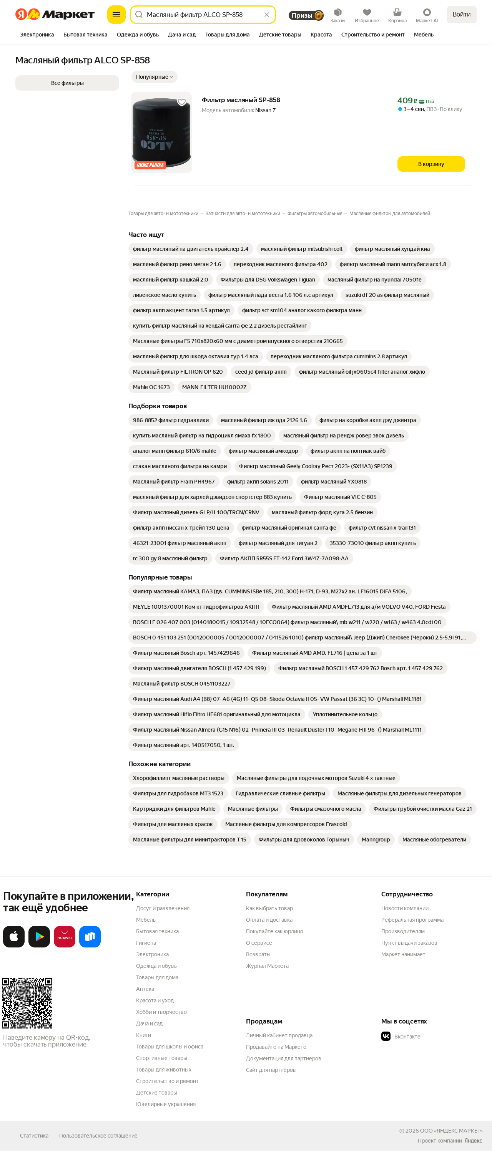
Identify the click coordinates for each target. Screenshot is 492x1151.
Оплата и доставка (269, 920)
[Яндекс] (473, 1141)
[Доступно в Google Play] (39, 946)
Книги (143, 1035)
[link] (190, 249)
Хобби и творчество (161, 1012)
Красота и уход (155, 1000)
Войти (462, 14)
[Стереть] (267, 15)
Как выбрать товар (269, 908)
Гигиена (146, 943)
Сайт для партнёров (271, 1070)
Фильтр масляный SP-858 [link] (241, 100)
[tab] (37, 35)
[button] (154, 77)
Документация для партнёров (283, 1058)
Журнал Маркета (267, 966)
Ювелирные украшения (166, 1104)
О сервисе (259, 943)
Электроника (152, 954)
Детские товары (156, 1093)
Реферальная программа (412, 920)
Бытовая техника (157, 931)
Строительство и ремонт (167, 1081)
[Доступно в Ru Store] (90, 946)
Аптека (145, 989)
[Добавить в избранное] (181, 102)
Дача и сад (149, 1023)
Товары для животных (163, 1070)
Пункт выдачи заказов (409, 943)
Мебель (146, 920)
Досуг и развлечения (162, 908)
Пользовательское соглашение (98, 1136)
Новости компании (405, 908)
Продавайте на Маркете (276, 1047)
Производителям (403, 931)
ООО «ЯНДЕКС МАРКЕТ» (451, 1131)
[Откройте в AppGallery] (64, 946)
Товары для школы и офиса (169, 1046)
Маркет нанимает (403, 954)
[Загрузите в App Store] (14, 946)
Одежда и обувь (156, 966)
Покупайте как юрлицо (274, 931)
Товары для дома (157, 977)
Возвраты (258, 954)
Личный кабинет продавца (279, 1035)
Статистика (34, 1136)
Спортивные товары (161, 1058)
